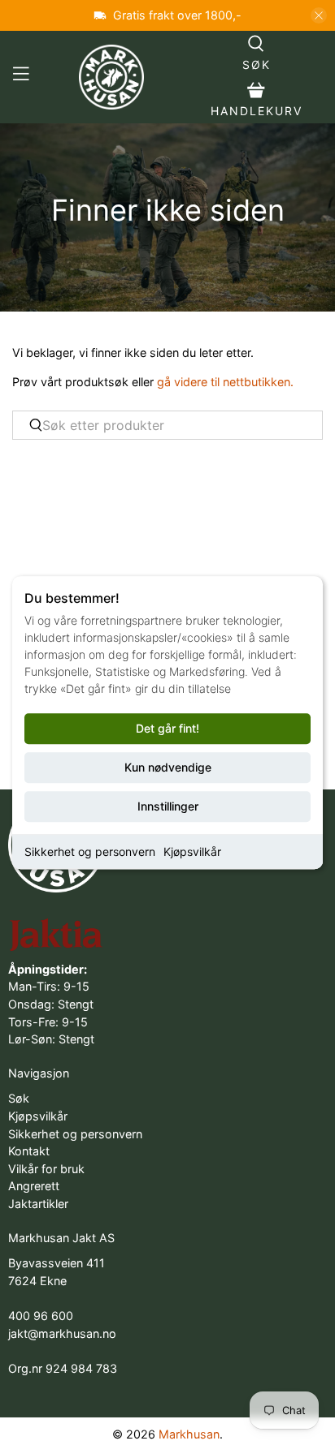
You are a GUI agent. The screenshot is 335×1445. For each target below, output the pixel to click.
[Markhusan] (112, 77)
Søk (18, 1098)
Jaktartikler (38, 1204)
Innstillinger (167, 806)
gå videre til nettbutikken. (225, 382)
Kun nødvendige (167, 767)
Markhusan (189, 1434)
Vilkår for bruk (46, 1169)
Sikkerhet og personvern (89, 851)
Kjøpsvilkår (192, 851)
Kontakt (29, 1151)
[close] (319, 15)
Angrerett (33, 1186)
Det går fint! (167, 728)
